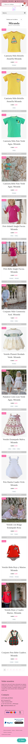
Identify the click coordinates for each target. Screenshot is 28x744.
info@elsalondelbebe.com (9, 705)
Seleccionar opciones (14, 68)
